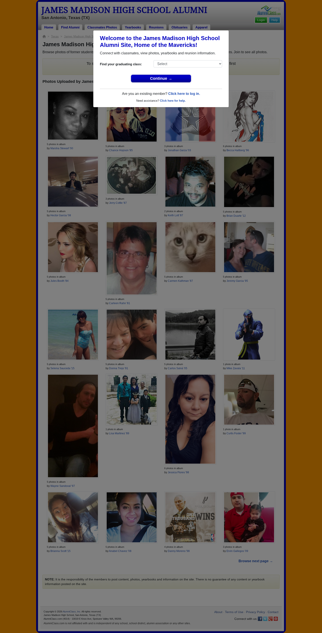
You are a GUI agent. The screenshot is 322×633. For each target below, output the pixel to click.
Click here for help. (173, 100)
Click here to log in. (184, 94)
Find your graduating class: (121, 64)
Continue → (161, 78)
